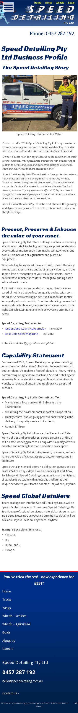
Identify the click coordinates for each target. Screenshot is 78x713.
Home (6, 591)
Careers (7, 649)
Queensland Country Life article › (25, 328)
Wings (6, 608)
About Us (8, 640)
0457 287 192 (60, 33)
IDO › (40, 706)
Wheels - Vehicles (14, 616)
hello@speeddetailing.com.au (22, 681)
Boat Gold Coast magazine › (22, 334)
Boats (6, 632)
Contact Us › (10, 693)
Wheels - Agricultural (16, 624)
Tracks (6, 599)
